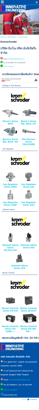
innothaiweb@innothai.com (16, 59)
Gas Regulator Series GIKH (10, 185)
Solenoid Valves (9, 209)
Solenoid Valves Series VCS (19, 266)
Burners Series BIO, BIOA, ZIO (10, 140)
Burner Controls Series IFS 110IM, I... (10, 329)
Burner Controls (8, 272)
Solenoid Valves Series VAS (28, 246)
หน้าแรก (3, 37)
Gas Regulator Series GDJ (28, 203)
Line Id (7, 389)
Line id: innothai (8, 66)
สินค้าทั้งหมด (12, 37)
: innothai (14, 389)
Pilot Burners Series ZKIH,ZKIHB (28, 141)
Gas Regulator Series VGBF (10, 203)
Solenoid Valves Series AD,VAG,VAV (10, 247)
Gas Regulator (8, 149)
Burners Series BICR (10, 122)
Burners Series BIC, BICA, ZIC (28, 122)
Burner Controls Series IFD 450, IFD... (28, 329)
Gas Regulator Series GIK (28, 185)
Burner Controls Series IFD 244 (10, 309)
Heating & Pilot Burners (12, 85)
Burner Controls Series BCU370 (28, 309)
